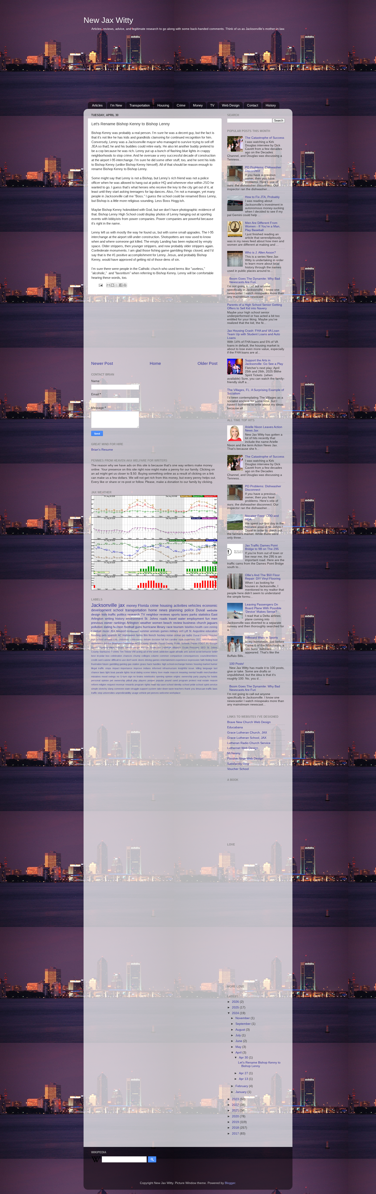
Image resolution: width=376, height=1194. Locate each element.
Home (155, 363)
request (111, 684)
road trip (155, 684)
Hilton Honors (116, 647)
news (163, 610)
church (201, 622)
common (164, 656)
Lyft (186, 631)
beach (167, 622)
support (144, 688)
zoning (213, 627)
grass (143, 664)
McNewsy (233, 753)
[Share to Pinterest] (125, 285)
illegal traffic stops (101, 668)
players (142, 680)
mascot (174, 672)
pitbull (129, 680)
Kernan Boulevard (151, 647)
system (152, 688)
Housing (163, 105)
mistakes (96, 676)
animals (154, 631)
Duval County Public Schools (174, 643)
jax (122, 605)
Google (213, 643)
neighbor (152, 614)
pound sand (171, 680)
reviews (164, 614)
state (127, 688)
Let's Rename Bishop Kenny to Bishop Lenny (259, 1064)
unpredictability (123, 693)
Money (198, 105)
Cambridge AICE (131, 643)
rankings (120, 622)
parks (193, 614)
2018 (236, 1127)
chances (127, 656)
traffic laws (211, 688)
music (105, 631)
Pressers (194, 647)
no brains (138, 676)
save (163, 684)
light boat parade (114, 672)
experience (181, 660)
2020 (236, 1116)
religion (102, 684)
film (146, 635)
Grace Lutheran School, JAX (246, 737)
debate (147, 639)
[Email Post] (100, 285)
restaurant (133, 631)
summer (144, 631)
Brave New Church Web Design (249, 722)
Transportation (139, 105)
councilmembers (208, 656)
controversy (136, 639)
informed (156, 668)
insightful (182, 668)
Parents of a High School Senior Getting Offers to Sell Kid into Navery (254, 306)
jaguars (212, 622)
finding (208, 660)
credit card (96, 660)
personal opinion (100, 680)
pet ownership (117, 680)
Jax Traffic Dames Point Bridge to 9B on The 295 (262, 547)
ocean (177, 635)
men (214, 618)
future (105, 664)
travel (172, 618)
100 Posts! (236, 663)
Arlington (133, 622)
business (189, 622)
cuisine (107, 660)
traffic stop (96, 693)
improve (138, 668)
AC (120, 635)
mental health (196, 672)
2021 (198, 639)
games (165, 631)
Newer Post (102, 363)
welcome (164, 693)
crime (154, 605)
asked (192, 651)
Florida (143, 605)
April (238, 1052)
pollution (97, 627)
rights (147, 684)
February (242, 1086)
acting (139, 651)
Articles (97, 105)
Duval (200, 610)
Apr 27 (244, 1073)
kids (104, 614)
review (177, 622)
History (271, 105)
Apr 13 (244, 1079)
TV (212, 105)
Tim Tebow (125, 651)
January (241, 1092)
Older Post (207, 363)
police (189, 610)
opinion (169, 676)
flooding (96, 635)
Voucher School (238, 769)
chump (136, 656)
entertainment (167, 660)
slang (110, 688)
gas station (133, 664)
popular (160, 680)
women (157, 622)
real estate (203, 680)
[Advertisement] (188, 69)
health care (202, 627)
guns (138, 627)
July (238, 1035)
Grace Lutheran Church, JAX (247, 732)
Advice (107, 643)
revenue (120, 684)
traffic (112, 614)
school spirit (202, 684)
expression (194, 660)
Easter (194, 643)
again (172, 651)
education (211, 631)
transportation (135, 610)
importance (126, 668)
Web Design (230, 105)
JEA (112, 631)
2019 (236, 1122)
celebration (116, 656)
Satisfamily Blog (238, 763)
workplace (175, 693)
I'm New (116, 105)
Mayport (121, 631)
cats (115, 639)
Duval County (200, 635)
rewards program (134, 684)
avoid (198, 651)
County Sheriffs (149, 643)
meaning (183, 672)
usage (135, 693)
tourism (178, 627)
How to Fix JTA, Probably (262, 197)
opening (160, 676)
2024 (236, 1013)
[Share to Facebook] (121, 285)
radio (189, 635)
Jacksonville (104, 605)
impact (115, 668)
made (166, 672)
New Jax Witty (108, 20)
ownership (186, 676)
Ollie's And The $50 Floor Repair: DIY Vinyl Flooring (262, 576)
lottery (154, 672)
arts (186, 651)
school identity (173, 684)
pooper (151, 680)
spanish (112, 635)
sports (175, 614)
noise (169, 635)
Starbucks (104, 651)
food (215, 660)
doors (141, 660)
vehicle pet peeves (149, 693)
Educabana (235, 727)
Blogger (230, 1183)
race (169, 627)
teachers (179, 688)
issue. (191, 668)
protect (192, 680)
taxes (184, 614)
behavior (206, 651)
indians (147, 668)
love (160, 672)
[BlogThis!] (112, 285)
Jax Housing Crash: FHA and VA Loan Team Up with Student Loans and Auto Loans (253, 334)
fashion (118, 627)
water (182, 618)
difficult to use (118, 660)
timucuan (200, 688)
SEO (203, 647)
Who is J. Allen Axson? (260, 252)
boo (107, 656)
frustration (96, 664)
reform (94, 684)
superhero (189, 639)
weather (145, 622)
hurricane (149, 627)
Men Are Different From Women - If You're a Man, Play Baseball (262, 226)
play (135, 680)
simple (94, 688)
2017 (236, 1133)
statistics (204, 614)
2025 (236, 1007)
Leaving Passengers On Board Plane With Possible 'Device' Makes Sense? (263, 608)
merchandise (210, 672)
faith (202, 660)
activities (180, 605)
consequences (191, 656)
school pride (188, 684)
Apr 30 (244, 1057)
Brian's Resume (102, 449)
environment (134, 618)
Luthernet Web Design (242, 748)
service (213, 684)
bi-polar (101, 656)
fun (207, 618)
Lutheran (166, 647)
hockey (161, 635)
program (183, 680)
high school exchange (173, 664)
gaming (123, 664)
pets (104, 635)
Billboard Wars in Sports (261, 637)
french (152, 635)
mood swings (109, 676)
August (240, 1029)
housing (166, 605)
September (243, 1023)
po (183, 635)
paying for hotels (208, 676)
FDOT (201, 643)
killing (198, 668)
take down (162, 688)
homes (189, 664)
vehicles (194, 605)
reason (213, 680)
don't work (131, 660)
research (134, 614)
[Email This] (108, 285)
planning (176, 610)
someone (119, 688)
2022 (236, 1104)
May (238, 1047)
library (161, 627)
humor (214, 664)
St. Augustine (197, 631)
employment (195, 618)
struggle (135, 688)
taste (171, 688)
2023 (236, 1099)
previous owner (101, 622)
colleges (145, 656)
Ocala (185, 647)
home (152, 610)
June (239, 1041)
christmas (124, 639)
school (118, 610)
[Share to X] (116, 285)
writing (109, 618)
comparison (176, 656)
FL (207, 643)
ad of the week (151, 651)
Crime (181, 105)
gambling (114, 664)
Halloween (129, 635)
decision (156, 639)
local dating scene (140, 672)
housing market (202, 664)
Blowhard (117, 643)
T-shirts (115, 651)
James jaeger (132, 647)
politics (121, 614)
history (119, 618)
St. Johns (151, 618)
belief (214, 651)
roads (163, 618)
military (174, 631)
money (131, 605)
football (129, 627)
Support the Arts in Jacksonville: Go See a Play (264, 362)
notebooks (149, 676)
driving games (152, 660)
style (180, 639)
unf (181, 631)
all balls (179, 651)
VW (134, 651)
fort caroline (171, 639)
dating (108, 627)
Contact (252, 105)
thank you (190, 688)
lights (127, 672)
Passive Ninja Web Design (245, 758)
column (155, 656)
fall (162, 639)
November (243, 1018)
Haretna (103, 647)
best (93, 656)
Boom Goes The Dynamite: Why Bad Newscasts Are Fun (254, 280)
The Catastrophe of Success (264, 137)
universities (109, 693)
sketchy (103, 688)
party (196, 676)
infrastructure (170, 668)
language (207, 668)
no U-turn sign (124, 676)
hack (149, 664)
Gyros (94, 647)
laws (102, 672)
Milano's (176, 647)
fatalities (190, 627)
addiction (164, 651)
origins (176, 676)
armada (108, 639)
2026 (236, 1001)
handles (157, 664)
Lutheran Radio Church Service (248, 743)
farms (139, 635)
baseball (96, 631)
